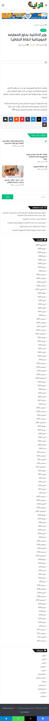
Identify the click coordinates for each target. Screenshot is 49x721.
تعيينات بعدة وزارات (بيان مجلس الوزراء (32, 226)
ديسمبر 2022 (41, 408)
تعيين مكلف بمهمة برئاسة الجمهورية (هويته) (29, 230)
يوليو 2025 (42, 293)
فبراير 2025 (42, 311)
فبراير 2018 (42, 622)
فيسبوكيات (42, 689)
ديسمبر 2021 (41, 452)
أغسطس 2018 (41, 600)
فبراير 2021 (42, 489)
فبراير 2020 (42, 533)
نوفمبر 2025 (41, 278)
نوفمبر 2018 (41, 589)
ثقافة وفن (42, 674)
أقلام (44, 659)
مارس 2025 (42, 308)
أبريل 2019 (42, 570)
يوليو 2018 (42, 604)
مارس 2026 (42, 263)
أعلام (44, 656)
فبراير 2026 (42, 267)
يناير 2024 (42, 360)
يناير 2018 (42, 626)
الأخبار (36, 25)
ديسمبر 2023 (41, 363)
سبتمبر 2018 (41, 596)
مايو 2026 (42, 256)
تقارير (44, 670)
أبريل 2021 (42, 482)
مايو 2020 (42, 522)
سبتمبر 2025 (41, 286)
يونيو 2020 (42, 519)
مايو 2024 (42, 345)
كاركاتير (43, 693)
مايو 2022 (42, 434)
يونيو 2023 (42, 385)
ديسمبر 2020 (41, 496)
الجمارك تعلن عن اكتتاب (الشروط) (34, 219)
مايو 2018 (42, 611)
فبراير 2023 (42, 400)
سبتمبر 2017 (41, 641)
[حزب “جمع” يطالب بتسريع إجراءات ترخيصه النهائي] (13, 171)
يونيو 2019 (42, 563)
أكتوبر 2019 (41, 548)
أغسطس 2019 (41, 556)
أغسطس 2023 (41, 378)
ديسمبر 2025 (41, 274)
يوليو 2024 (42, 337)
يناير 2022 (42, 448)
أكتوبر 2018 (41, 593)
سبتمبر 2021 (41, 463)
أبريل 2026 (42, 260)
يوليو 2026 (42, 249)
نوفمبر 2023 (41, 367)
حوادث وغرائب (41, 678)
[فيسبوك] (44, 119)
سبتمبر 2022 (41, 419)
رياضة (44, 681)
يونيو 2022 (42, 430)
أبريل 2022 (42, 437)
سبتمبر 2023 (41, 374)
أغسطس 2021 (41, 467)
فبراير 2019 (42, 578)
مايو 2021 (42, 478)
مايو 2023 (42, 389)
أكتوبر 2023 (41, 371)
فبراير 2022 (42, 445)
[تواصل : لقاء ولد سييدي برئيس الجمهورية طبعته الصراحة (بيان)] (36, 146)
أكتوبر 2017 (41, 637)
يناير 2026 (42, 271)
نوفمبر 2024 (41, 323)
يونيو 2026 (42, 252)
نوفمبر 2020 (41, 500)
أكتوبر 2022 (41, 415)
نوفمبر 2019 (41, 544)
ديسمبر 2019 (41, 541)
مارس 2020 (42, 530)
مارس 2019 (42, 574)
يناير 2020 (42, 537)
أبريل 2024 (42, 348)
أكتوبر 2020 (41, 504)
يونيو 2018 (42, 607)
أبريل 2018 (42, 615)
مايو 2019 (42, 567)
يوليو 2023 (42, 382)
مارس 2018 (42, 618)
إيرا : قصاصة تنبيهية (40, 166)
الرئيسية (42, 25)
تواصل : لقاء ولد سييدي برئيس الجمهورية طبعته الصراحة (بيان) (36, 156)
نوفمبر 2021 (41, 456)
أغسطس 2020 (41, 511)
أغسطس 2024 (40, 334)
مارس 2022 (42, 441)
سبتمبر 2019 (41, 552)
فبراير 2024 (42, 356)
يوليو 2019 (42, 559)
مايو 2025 (42, 300)
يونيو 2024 (41, 341)
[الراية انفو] (35, 5)
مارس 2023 (42, 397)
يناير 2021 (42, 493)
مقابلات (43, 696)
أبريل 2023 (42, 393)
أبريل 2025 (42, 304)
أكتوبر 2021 (41, 459)
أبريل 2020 (42, 526)
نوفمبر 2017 (41, 633)
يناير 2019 (42, 581)
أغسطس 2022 (41, 422)
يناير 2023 (42, 404)
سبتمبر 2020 (41, 508)
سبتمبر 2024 (41, 330)
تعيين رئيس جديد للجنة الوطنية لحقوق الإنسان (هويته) (26, 223)
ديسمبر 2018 (41, 585)
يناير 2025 (42, 315)
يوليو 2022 (42, 426)
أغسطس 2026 (41, 245)
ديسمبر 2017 (41, 630)
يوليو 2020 (42, 515)
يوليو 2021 (42, 471)
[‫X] (39, 119)
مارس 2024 (42, 352)
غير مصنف (42, 685)
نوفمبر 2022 (41, 411)
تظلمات (43, 667)
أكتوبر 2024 (41, 326)
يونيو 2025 (42, 297)
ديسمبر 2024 (41, 319)
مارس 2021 (42, 485)
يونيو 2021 (42, 474)
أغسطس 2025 (41, 289)
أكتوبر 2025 (41, 282)
